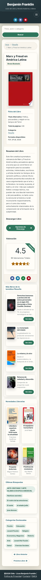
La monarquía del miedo (22, 329)
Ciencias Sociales (22, 545)
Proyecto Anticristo (13, 468)
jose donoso (12, 510)
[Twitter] (15, 20)
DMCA (34, 576)
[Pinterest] (25, 20)
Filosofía (15, 44)
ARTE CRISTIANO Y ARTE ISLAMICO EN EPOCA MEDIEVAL (19, 489)
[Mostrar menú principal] (36, 14)
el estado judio (22, 505)
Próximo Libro (19, 561)
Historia (31, 536)
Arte (8, 541)
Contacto (26, 576)
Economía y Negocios (15, 536)
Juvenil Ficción (13, 531)
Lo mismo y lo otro (24, 353)
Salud (9, 545)
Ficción (10, 526)
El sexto (10, 505)
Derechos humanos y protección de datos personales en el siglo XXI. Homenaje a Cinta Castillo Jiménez (25, 300)
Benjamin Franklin (20, 4)
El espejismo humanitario (28, 427)
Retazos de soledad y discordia (25, 378)
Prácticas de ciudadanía (28, 468)
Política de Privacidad (13, 576)
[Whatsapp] (23, 278)
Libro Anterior (21, 554)
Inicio (7, 44)
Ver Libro (28, 319)
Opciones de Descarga (20, 228)
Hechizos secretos (14, 496)
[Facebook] (20, 20)
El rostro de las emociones (17, 500)
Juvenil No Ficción (21, 541)
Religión (25, 531)
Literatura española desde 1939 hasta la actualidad (13, 430)
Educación (20, 526)
